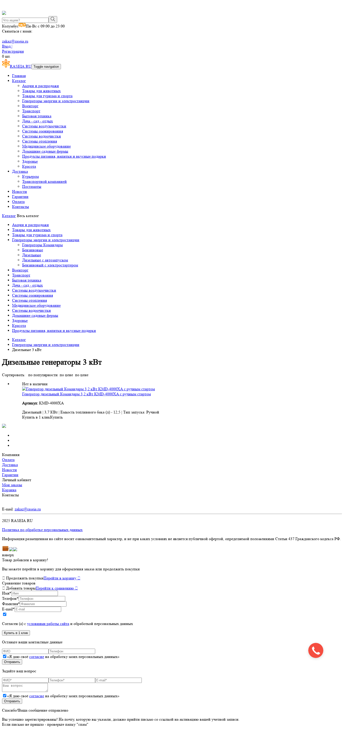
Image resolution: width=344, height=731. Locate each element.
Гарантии (20, 196)
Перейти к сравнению (57, 588)
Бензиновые (32, 250)
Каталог (19, 80)
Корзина (9, 490)
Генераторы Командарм (42, 244)
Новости (19, 191)
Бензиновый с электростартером (50, 265)
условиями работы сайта (48, 623)
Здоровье (30, 161)
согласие (36, 656)
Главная (19, 75)
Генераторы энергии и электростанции (55, 100)
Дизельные (31, 255)
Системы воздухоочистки (44, 126)
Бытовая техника (36, 116)
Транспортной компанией (44, 181)
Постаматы (31, 186)
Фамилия (11, 603)
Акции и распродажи (40, 85)
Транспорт (31, 111)
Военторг (30, 105)
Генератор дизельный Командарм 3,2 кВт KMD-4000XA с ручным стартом (86, 394)
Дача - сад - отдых (37, 121)
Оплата (18, 201)
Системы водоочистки (41, 136)
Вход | (7, 46)
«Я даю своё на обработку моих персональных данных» (63, 656)
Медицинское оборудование (46, 146)
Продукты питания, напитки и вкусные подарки (64, 156)
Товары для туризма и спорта (47, 95)
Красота (29, 166)
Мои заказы (12, 484)
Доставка (20, 171)
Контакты (20, 206)
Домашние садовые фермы (45, 151)
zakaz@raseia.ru (15, 41)
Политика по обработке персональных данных (42, 529)
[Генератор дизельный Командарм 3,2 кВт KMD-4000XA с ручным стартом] (88, 389)
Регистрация (13, 51)
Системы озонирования (42, 131)
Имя (6, 593)
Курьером (30, 176)
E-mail (8, 609)
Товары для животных (41, 90)
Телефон (10, 598)
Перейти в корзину (62, 578)
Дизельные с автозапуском (45, 260)
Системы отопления (39, 141)
